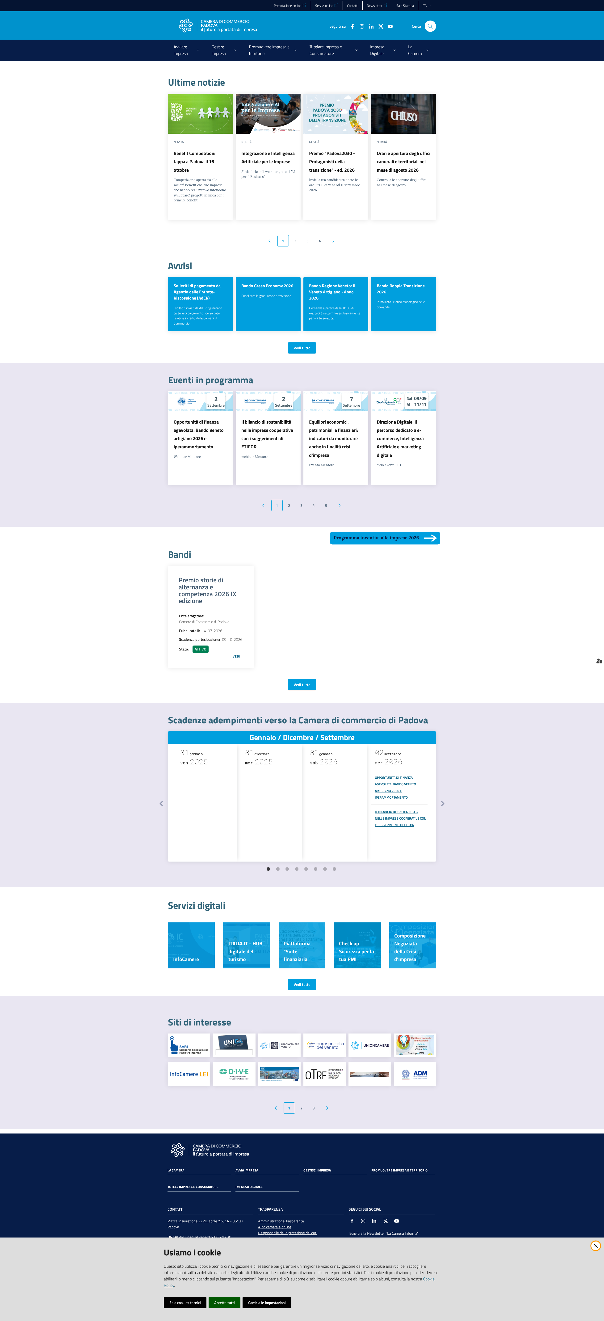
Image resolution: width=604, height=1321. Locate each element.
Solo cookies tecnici (185, 1302)
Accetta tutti (224, 1302)
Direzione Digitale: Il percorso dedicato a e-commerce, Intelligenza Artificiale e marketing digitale (400, 438)
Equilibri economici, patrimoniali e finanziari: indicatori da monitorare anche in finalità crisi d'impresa (333, 438)
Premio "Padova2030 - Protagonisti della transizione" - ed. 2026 (332, 162)
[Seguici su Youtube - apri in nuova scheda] (388, 26)
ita (425, 5)
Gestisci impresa (317, 1170)
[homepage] (218, 26)
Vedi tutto (302, 348)
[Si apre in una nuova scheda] (189, 1045)
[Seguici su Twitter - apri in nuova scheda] (379, 26)
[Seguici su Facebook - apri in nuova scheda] (350, 26)
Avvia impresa (246, 1170)
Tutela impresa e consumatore (193, 1186)
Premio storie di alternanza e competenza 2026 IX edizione (207, 590)
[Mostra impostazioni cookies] (599, 661)
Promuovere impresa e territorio (399, 1170)
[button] (430, 26)
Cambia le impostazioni (267, 1302)
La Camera (176, 1170)
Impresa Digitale (249, 1186)
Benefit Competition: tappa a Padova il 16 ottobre (194, 162)
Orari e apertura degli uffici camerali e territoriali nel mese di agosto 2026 (403, 162)
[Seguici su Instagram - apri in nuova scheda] (360, 26)
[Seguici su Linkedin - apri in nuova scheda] (369, 26)
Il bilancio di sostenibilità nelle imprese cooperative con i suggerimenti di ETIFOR (400, 818)
